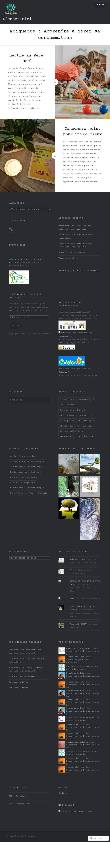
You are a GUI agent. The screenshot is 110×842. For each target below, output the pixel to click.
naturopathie (17, 488)
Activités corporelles (23, 456)
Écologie (89, 436)
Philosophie (66, 426)
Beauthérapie (35, 467)
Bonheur (71, 405)
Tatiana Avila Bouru (71, 431)
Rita (72, 599)
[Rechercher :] (29, 400)
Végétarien (66, 436)
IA (71, 570)
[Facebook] (59, 793)
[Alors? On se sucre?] (90, 487)
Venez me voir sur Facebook (78, 271)
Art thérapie (17, 467)
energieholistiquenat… (79, 648)
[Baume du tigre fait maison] (90, 464)
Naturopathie (67, 421)
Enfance (14, 477)
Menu (101, 5)
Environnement (68, 415)
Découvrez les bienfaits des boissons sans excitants (74, 227)
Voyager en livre (68, 258)
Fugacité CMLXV (78, 624)
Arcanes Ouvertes (90, 599)
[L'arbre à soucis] (68, 509)
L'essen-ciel (17, 19)
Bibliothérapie (18, 472)
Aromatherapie (86, 399)
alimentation (67, 399)
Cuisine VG (64, 372)
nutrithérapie (86, 421)
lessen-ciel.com (75, 657)
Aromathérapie (36, 461)
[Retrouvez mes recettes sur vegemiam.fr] (79, 336)
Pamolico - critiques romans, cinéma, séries (85, 613)
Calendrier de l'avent (72, 410)
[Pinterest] (63, 793)
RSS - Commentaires (19, 804)
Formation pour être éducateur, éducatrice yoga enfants (76, 245)
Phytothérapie (84, 426)
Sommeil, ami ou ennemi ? (72, 252)
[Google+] (66, 793)
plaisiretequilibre (77, 742)
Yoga (78, 436)
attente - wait (78, 559)
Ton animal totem (18, 688)
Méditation (85, 415)
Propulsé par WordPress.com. (21, 836)
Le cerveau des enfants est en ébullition (76, 236)
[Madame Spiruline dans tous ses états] (68, 464)
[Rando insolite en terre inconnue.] (68, 487)
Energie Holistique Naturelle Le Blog (83, 587)
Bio (62, 405)
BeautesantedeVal (76, 673)
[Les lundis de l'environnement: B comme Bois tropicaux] (90, 519)
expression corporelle (23, 483)
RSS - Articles (17, 796)
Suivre (15, 325)
